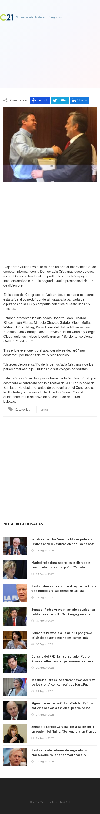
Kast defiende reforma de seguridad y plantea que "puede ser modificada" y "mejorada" (59, 754)
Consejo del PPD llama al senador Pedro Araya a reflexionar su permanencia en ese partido (62, 661)
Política (43, 409)
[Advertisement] (50, 222)
